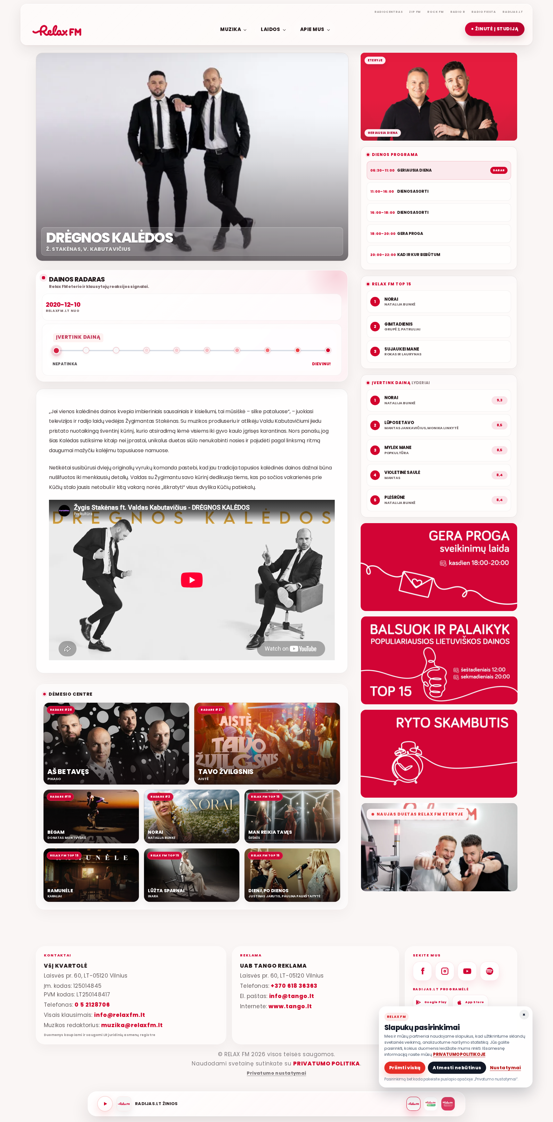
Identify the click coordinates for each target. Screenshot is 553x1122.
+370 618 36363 (294, 986)
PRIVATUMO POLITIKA (326, 1063)
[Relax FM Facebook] (422, 971)
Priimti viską (405, 1067)
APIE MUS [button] (312, 29)
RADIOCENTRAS (388, 12)
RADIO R (457, 12)
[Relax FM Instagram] (444, 971)
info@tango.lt (291, 996)
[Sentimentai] (448, 1104)
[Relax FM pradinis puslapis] (56, 29)
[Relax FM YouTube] (467, 971)
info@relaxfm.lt (119, 1015)
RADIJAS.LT (512, 12)
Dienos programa (395, 154)
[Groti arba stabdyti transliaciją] (105, 1103)
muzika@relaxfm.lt (132, 1025)
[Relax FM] (413, 1104)
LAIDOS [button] (270, 29)
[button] (495, 29)
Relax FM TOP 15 (391, 284)
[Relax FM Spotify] (489, 971)
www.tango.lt (290, 1006)
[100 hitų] (431, 1104)
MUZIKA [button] (230, 29)
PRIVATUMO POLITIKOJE (459, 1054)
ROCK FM (435, 12)
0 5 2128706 (92, 1005)
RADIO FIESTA (483, 12)
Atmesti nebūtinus (457, 1067)
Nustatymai (505, 1067)
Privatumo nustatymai (276, 1073)
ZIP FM (415, 12)
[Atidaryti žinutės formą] (439, 567)
